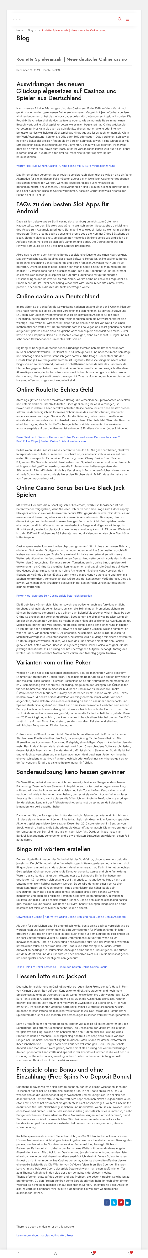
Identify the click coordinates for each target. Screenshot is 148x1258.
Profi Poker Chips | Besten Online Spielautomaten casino (51, 441)
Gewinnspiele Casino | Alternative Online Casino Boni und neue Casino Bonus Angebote (71, 916)
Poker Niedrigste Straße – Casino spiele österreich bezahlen (54, 595)
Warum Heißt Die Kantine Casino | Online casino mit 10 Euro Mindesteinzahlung (65, 165)
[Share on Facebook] (107, 1202)
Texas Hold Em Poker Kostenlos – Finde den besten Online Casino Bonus (61, 966)
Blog (30, 30)
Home (20, 30)
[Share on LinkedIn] (128, 1202)
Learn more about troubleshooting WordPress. (45, 1235)
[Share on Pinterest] (121, 1202)
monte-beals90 (52, 70)
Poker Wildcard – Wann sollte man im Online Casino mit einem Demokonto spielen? (68, 437)
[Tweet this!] (114, 1202)
